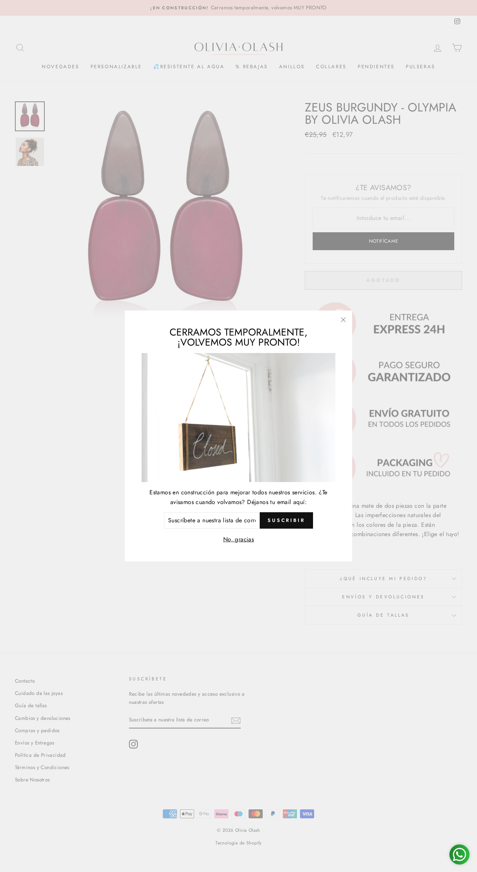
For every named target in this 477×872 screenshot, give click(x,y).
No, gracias (238, 539)
